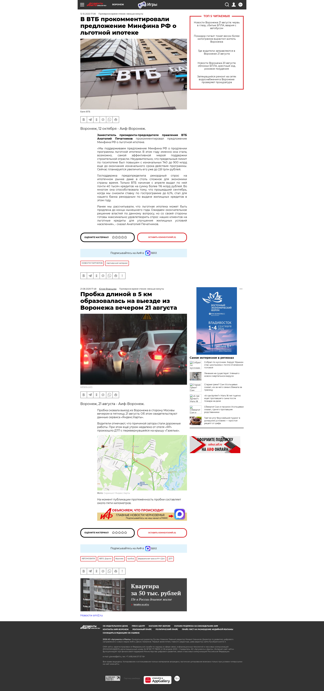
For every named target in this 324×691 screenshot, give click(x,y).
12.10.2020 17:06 (88, 14)
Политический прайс (167, 629)
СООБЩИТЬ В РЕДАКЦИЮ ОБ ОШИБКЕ (121, 633)
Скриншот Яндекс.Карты (117, 493)
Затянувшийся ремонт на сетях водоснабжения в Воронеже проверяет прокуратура (216, 79)
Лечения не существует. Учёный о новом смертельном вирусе (221, 374)
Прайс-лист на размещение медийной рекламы (207, 629)
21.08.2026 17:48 (88, 289)
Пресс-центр (138, 626)
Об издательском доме (115, 626)
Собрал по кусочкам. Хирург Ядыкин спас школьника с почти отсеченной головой (223, 365)
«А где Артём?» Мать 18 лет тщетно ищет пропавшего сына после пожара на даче (222, 398)
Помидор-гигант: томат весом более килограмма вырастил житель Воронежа (217, 39)
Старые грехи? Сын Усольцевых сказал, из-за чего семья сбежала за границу (223, 387)
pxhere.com (86, 387)
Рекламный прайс (142, 629)
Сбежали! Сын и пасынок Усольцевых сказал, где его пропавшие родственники (224, 409)
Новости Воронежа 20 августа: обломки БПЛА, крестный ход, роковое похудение (217, 66)
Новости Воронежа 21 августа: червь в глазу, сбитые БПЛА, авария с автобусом (217, 25)
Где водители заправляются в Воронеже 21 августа (216, 52)
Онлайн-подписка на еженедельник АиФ (196, 626)
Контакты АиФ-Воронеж (116, 629)
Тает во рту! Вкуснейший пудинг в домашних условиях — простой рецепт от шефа (222, 421)
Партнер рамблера (132, 678)
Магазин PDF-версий (159, 626)
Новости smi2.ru (91, 615)
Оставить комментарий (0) (162, 237)
